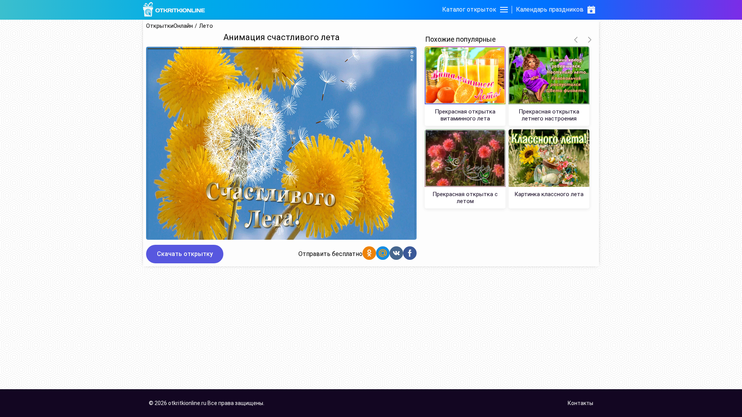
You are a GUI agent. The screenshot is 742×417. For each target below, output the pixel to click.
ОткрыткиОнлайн (169, 26)
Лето (206, 26)
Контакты (580, 403)
